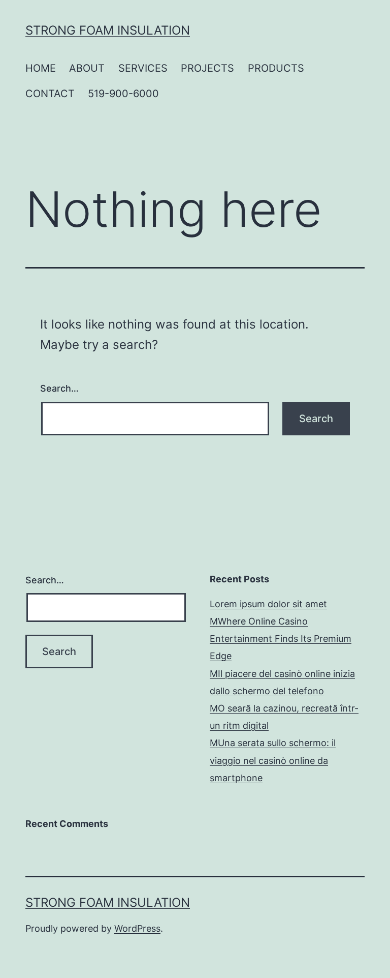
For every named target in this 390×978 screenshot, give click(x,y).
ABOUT (87, 68)
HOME (40, 68)
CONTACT (50, 93)
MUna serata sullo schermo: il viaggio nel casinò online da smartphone (273, 760)
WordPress (137, 928)
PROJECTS (207, 68)
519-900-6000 (123, 93)
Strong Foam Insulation (107, 30)
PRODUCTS (276, 68)
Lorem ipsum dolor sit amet (268, 604)
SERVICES (143, 68)
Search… (59, 388)
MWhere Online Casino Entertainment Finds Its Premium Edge (280, 638)
